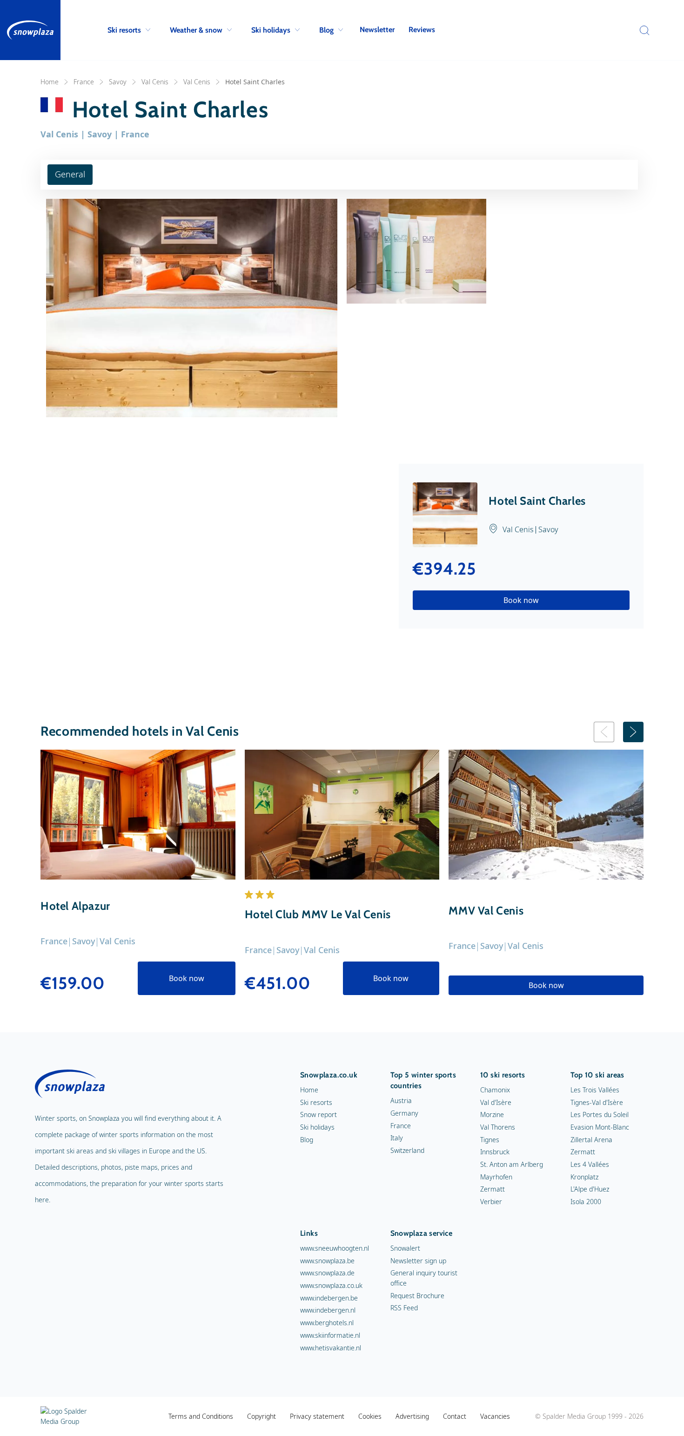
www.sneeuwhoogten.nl (334, 1248)
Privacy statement (317, 1416)
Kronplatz (584, 1176)
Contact (454, 1416)
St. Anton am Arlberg (511, 1164)
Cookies (370, 1416)
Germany (404, 1113)
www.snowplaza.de (327, 1272)
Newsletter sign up (418, 1260)
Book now (521, 600)
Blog (326, 30)
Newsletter (377, 29)
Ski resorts (124, 30)
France (84, 81)
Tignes (489, 1139)
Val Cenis (154, 81)
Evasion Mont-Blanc (599, 1127)
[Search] (642, 30)
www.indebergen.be (329, 1298)
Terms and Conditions (200, 1416)
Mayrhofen (496, 1176)
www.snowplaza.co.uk (331, 1285)
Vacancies (495, 1416)
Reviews (422, 29)
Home (49, 81)
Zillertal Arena (591, 1139)
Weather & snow (196, 30)
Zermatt (492, 1189)
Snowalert (405, 1248)
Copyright (261, 1416)
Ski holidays (270, 30)
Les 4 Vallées (589, 1164)
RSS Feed (404, 1307)
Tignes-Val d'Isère (596, 1102)
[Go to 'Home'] (30, 30)
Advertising (412, 1416)
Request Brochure (417, 1295)
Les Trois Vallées (594, 1089)
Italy (396, 1137)
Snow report (318, 1114)
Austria (401, 1100)
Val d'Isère (495, 1102)
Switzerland (407, 1150)
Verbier (491, 1201)
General (70, 174)
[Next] (633, 732)
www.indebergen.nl (327, 1310)
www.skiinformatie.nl (330, 1335)
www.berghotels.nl (327, 1322)
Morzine (492, 1114)
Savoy (118, 81)
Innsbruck (495, 1151)
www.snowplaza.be (327, 1260)
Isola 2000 (585, 1201)
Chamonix (495, 1089)
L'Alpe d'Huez (589, 1189)
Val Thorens (497, 1127)
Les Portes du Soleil (599, 1114)
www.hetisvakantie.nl (330, 1347)
